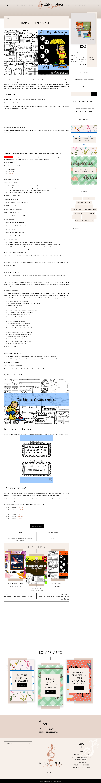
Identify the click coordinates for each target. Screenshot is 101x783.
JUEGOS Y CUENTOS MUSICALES (84, 206)
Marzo (20, 518)
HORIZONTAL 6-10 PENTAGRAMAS (84, 112)
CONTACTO (82, 5)
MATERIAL (32, 5)
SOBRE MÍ (23, 5)
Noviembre (21, 509)
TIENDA (67, 5)
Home (16, 5)
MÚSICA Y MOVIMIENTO (90, 209)
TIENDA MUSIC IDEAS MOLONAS (84, 79)
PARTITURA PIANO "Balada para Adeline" (84, 140)
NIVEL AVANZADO (78, 213)
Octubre (20, 507)
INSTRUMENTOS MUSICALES (84, 202)
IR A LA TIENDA (36, 526)
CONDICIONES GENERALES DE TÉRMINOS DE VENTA (81, 758)
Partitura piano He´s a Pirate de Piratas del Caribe (53, 598)
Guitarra (10, 173)
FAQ (75, 5)
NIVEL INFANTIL (76, 216)
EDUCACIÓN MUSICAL (89, 198)
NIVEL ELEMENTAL (22, 538)
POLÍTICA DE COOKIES (81, 765)
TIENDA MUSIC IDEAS (20, 540)
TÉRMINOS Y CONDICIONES (81, 754)
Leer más (22, 685)
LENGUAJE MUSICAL (13, 538)
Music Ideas (47, 781)
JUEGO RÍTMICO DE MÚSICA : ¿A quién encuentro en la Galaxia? (79, 678)
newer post (8, 594)
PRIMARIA (30, 538)
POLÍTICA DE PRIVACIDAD (81, 768)
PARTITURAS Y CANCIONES (89, 216)
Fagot (9, 175)
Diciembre (21, 512)
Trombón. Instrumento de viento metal (19, 597)
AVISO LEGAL (81, 762)
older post (64, 594)
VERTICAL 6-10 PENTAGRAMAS (84, 109)
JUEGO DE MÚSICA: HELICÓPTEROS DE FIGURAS (84, 170)
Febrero (20, 516)
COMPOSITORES (78, 198)
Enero (20, 514)
